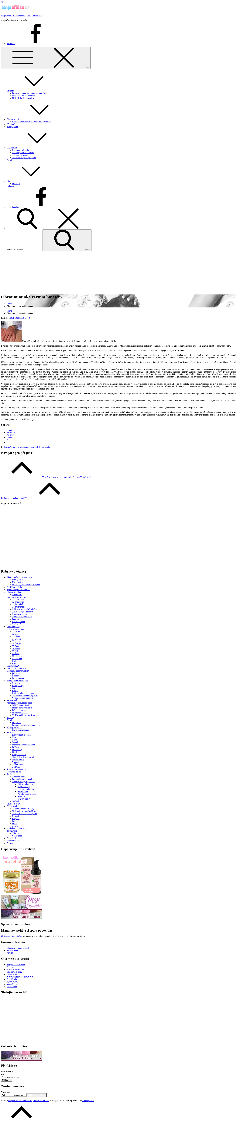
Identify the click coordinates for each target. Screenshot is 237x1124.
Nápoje (15, 740)
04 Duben (16, 639)
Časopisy (16, 683)
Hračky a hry (17, 685)
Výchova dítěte (18, 621)
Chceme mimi (13, 119)
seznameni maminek (15, 969)
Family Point (17, 580)
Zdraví (15, 826)
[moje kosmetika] (21, 908)
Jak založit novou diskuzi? (23, 96)
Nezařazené (12, 700)
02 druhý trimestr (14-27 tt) (24, 811)
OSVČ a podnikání (20, 705)
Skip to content (7, 2)
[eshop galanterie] (21, 918)
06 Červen (16, 644)
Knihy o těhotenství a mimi (24, 693)
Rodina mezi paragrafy (16, 769)
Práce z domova (19, 710)
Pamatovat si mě (11, 1077)
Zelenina (16, 767)
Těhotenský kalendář (21, 155)
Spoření (15, 801)
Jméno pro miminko (20, 150)
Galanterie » (12, 186)
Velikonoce (17, 836)
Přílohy (15, 752)
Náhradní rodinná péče (22, 616)
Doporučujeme (13, 626)
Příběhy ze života (42, 447)
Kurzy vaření (17, 582)
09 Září (15, 651)
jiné (13, 688)
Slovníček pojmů (14, 772)
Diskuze (10, 91)
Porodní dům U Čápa (27, 794)
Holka (14, 661)
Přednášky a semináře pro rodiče (26, 584)
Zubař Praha (12, 979)
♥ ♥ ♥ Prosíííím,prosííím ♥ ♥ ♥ (20, 977)
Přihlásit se (6, 1080)
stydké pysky (12, 982)
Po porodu (16, 722)
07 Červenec (17, 646)
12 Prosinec (17, 658)
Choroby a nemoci (20, 614)
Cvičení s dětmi (19, 777)
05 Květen (16, 641)
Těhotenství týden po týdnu (24, 157)
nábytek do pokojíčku (16, 964)
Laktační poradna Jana (16, 668)
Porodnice (11, 953)
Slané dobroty (18, 759)
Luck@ (7, 447)
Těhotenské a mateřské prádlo (25, 695)
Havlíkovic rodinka (20, 730)
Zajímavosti (12, 831)
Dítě (8, 181)
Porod (9, 160)
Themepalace (88, 1100)
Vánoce (15, 833)
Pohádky (16, 183)
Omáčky (15, 742)
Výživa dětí (17, 624)
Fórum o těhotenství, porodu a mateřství (29, 93)
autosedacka (12, 974)
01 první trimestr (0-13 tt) (23, 809)
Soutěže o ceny (13, 804)
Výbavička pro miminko (22, 698)
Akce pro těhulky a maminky (19, 577)
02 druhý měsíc (18, 602)
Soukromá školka (14, 972)
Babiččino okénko (14, 587)
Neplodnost (17, 594)
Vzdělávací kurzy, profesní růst (25, 715)
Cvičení (15, 816)
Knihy (15, 690)
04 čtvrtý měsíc (18, 607)
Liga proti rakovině (26, 789)
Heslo (3, 1074)
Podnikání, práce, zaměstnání (19, 703)
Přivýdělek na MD (20, 712)
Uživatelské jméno (9, 1071)
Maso (14, 737)
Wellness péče (18, 678)
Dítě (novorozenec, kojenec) (19, 597)
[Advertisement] (118, 272)
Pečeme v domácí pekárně (23, 744)
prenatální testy (13, 984)
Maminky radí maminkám (23, 152)
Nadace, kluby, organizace (23, 781)
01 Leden (16, 631)
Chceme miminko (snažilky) (19, 948)
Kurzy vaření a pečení (21, 735)
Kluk (14, 663)
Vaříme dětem (18, 764)
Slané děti (22, 796)
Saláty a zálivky (19, 754)
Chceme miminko (14, 592)
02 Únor (15, 634)
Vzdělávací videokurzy (17, 828)
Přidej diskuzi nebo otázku (23, 98)
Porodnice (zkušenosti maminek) (26, 725)
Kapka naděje (23, 786)
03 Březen (16, 636)
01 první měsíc (18, 599)
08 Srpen (16, 648)
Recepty (10, 732)
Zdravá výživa (13, 841)
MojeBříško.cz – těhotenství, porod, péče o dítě (21, 15)
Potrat (14, 823)
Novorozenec (12, 950)
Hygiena (15, 818)
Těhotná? (11, 124)
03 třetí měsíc (18, 604)
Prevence (11, 967)
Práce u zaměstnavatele (22, 708)
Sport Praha (12, 986)
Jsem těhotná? (13, 666)
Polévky (15, 747)
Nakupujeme (12, 126)
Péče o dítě (17, 619)
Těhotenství (12, 147)
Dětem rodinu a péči (26, 784)
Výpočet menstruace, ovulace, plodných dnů (31, 121)
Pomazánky (17, 749)
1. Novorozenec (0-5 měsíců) (24, 609)
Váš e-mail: (6, 1092)
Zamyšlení (11, 838)
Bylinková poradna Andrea (18, 589)
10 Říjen (15, 653)
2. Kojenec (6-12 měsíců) (23, 612)
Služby (10, 774)
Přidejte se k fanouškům (11, 936)
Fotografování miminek (22, 779)
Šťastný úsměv (24, 799)
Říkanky (15, 676)
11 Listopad (17, 656)
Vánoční (15, 762)
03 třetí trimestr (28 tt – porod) (25, 813)
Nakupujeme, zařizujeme (17, 680)
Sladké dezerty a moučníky (24, 757)
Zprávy (10, 843)
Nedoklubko (23, 791)
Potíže (14, 821)
